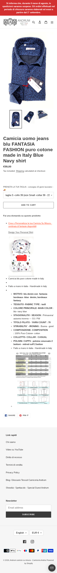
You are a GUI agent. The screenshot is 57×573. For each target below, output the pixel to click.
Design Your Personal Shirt (20, 232)
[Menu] (52, 22)
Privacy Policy (13, 472)
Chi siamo (10, 442)
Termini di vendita (14, 465)
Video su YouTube (14, 449)
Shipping (20, 171)
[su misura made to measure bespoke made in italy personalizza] (21, 275)
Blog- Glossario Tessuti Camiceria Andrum (26, 480)
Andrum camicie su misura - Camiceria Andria (28, 560)
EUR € (35, 533)
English (20, 533)
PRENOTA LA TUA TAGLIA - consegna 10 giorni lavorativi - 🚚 (28, 188)
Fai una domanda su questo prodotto (22, 216)
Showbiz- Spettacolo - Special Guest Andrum (27, 487)
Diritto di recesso (14, 457)
